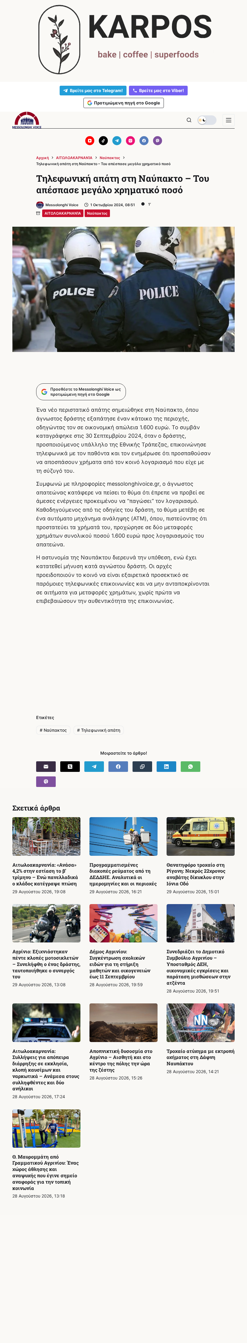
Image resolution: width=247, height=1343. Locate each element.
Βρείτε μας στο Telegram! (96, 90)
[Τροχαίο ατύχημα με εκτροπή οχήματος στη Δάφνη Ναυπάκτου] (201, 1022)
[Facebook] (144, 140)
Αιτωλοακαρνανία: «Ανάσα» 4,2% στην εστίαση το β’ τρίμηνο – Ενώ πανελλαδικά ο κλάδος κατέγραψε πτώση (45, 874)
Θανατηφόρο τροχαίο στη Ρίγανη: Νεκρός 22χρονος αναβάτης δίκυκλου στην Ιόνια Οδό (196, 874)
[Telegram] (116, 140)
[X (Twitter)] (70, 766)
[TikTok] (103, 140)
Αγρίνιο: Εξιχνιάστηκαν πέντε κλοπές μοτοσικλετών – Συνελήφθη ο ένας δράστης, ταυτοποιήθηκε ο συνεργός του (46, 964)
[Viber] (157, 140)
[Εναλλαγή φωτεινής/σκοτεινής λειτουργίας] (207, 120)
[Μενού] (229, 120)
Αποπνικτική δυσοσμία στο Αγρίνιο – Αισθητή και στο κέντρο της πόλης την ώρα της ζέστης (120, 1060)
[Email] (46, 766)
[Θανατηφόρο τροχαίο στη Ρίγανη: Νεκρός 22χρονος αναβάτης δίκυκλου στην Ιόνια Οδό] (201, 836)
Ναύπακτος (97, 213)
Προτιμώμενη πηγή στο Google (127, 102)
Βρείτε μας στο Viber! (161, 90)
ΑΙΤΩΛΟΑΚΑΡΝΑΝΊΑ (63, 213)
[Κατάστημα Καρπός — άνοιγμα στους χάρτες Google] (123, 39)
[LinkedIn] (166, 766)
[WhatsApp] (190, 766)
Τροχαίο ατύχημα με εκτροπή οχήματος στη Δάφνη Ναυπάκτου (201, 1057)
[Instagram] (130, 140)
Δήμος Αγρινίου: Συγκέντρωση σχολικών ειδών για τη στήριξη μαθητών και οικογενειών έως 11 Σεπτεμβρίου (119, 964)
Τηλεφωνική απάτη (98, 730)
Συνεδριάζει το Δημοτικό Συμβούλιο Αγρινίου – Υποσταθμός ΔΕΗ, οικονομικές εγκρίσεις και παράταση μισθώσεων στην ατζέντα (198, 967)
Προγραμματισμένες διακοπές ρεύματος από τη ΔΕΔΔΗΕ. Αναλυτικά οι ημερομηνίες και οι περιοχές (123, 874)
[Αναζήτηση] (189, 120)
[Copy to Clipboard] (142, 766)
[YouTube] (89, 140)
